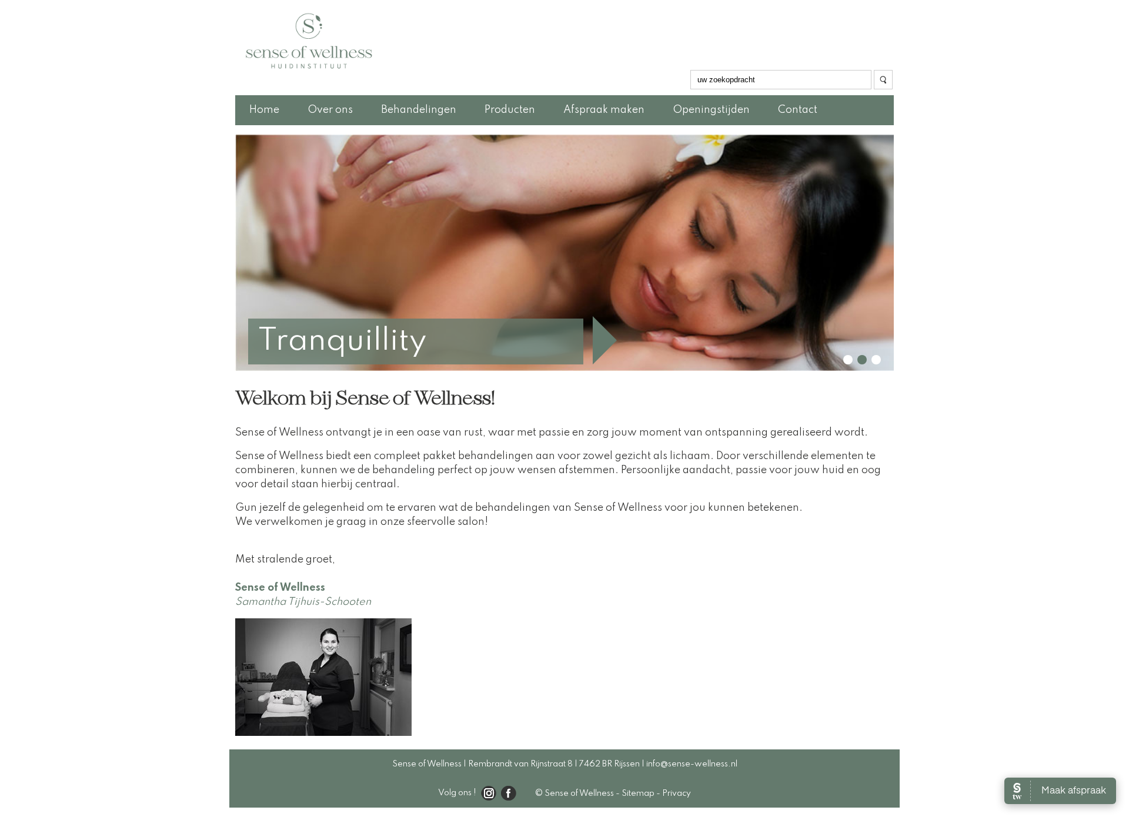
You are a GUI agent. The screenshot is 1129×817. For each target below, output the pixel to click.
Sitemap (638, 793)
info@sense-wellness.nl (691, 764)
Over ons (330, 110)
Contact (797, 110)
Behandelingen (418, 110)
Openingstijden (711, 110)
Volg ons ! (457, 793)
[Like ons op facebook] (506, 793)
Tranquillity (342, 341)
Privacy (676, 793)
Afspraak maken (603, 110)
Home (264, 110)
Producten (510, 110)
